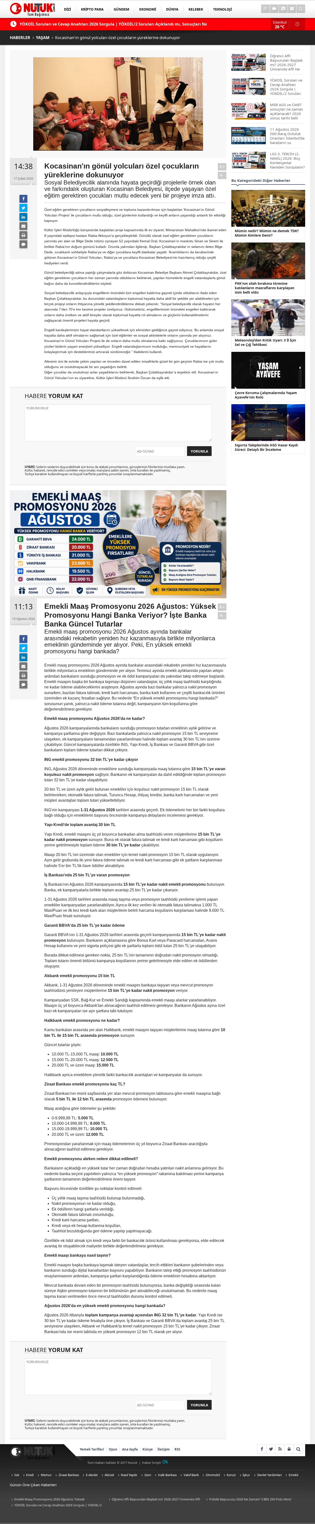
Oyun (113, 1449)
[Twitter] (23, 208)
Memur (46, 1475)
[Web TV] (274, 8)
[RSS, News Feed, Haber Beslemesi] (279, 1449)
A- (222, 175)
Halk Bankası (167, 1475)
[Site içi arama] (301, 8)
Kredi (30, 1475)
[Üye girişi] (289, 1449)
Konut (231, 1475)
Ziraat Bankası (69, 1475)
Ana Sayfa (130, 1449)
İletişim (164, 1449)
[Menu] (265, 8)
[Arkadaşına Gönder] (23, 226)
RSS (177, 1449)
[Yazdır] (23, 235)
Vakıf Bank (191, 1475)
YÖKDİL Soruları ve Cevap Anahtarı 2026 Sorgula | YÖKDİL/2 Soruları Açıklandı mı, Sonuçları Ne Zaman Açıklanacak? (56, 1505)
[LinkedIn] (23, 217)
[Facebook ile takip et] (261, 1449)
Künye (147, 1449)
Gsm (147, 1475)
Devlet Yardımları (269, 1475)
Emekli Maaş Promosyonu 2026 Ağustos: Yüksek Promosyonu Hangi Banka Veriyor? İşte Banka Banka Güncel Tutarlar (54, 1499)
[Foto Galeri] (283, 8)
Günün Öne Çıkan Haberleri (33, 1484)
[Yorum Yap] (23, 244)
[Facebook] (23, 199)
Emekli (293, 1475)
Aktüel (109, 1475)
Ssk (16, 1475)
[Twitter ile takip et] (270, 1449)
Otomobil (213, 1475)
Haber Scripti (151, 1462)
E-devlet (92, 1475)
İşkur (246, 1475)
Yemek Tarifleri (92, 1449)
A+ (222, 167)
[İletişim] (292, 8)
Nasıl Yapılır (129, 1475)
